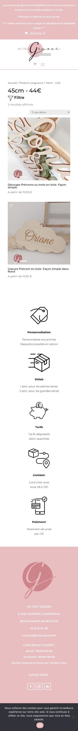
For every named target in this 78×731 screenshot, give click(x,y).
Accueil (12, 82)
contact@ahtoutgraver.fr (39, 635)
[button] (11, 121)
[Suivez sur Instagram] (39, 686)
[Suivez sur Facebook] (30, 686)
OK (40, 725)
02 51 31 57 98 (39, 628)
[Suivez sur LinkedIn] (47, 686)
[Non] (73, 717)
